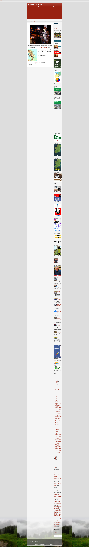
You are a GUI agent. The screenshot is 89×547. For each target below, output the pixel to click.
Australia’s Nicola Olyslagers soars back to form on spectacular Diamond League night (57, 498)
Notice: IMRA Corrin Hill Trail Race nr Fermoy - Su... (58, 417)
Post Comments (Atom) (33, 74)
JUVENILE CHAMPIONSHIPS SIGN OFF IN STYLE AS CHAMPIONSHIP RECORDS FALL (57, 483)
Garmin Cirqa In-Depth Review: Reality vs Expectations (56, 509)
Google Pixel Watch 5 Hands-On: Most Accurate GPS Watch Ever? (57, 513)
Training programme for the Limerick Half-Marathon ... (58, 411)
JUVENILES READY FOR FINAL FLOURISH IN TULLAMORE (57, 489)
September (57, 381)
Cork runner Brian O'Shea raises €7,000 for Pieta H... (58, 402)
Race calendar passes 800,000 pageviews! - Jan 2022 (58, 431)
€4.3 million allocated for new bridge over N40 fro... (58, 398)
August (56, 382)
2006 (55, 467)
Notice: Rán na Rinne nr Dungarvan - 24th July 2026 (57, 473)
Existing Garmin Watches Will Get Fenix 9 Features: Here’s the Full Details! (57, 507)
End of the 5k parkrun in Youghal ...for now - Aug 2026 (59, 299)
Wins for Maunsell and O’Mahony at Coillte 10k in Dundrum (57, 477)
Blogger (52, 544)
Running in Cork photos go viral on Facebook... (58, 415)
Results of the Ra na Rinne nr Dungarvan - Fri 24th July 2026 (57, 471)
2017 (55, 457)
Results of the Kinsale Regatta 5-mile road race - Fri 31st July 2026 (59, 292)
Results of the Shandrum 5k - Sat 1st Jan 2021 (58, 448)
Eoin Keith (32, 63)
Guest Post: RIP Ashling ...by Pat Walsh (58, 429)
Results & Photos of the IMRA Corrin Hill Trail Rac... (58, 400)
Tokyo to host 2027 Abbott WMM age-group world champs (57, 521)
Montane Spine (37, 63)
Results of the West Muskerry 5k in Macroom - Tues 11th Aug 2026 (59, 325)
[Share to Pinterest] (44, 62)
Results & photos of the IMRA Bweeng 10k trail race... (58, 447)
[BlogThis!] (42, 62)
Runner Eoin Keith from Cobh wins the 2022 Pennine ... (58, 425)
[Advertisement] (44, 13)
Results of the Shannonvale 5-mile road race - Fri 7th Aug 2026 (59, 338)
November (57, 379)
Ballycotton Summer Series (37, 21)
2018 (55, 456)
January (34, 63)
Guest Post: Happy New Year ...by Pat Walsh (58, 452)
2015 (55, 459)
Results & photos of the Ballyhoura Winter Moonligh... (58, 419)
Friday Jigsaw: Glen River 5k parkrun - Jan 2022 (58, 413)
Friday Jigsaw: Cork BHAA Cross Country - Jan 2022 (58, 427)
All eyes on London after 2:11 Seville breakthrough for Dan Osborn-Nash (57, 519)
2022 (30, 63)
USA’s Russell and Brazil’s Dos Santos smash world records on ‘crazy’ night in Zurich (57, 501)
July (56, 383)
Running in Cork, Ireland (35, 4)
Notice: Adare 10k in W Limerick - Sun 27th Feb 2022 (57, 421)
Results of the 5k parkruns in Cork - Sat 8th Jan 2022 (58, 436)
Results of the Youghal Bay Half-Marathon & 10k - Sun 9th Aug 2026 (59, 279)
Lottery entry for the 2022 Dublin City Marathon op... (58, 441)
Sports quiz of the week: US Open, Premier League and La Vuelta (57, 496)
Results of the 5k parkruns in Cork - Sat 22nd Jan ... (58, 409)
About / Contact (48, 21)
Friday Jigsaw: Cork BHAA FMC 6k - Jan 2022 (57, 394)
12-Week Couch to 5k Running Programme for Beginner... (58, 445)
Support (32, 21)
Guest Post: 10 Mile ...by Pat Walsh (58, 407)
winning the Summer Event (44, 47)
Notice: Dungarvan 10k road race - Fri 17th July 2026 (57, 474)
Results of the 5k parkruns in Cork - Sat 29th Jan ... (58, 391)
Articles (42, 21)
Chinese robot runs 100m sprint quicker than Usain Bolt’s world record (57, 503)
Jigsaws (29, 21)
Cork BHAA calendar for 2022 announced (58, 443)
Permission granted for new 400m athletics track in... (57, 406)
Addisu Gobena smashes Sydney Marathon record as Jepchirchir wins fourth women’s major (57, 494)
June (56, 384)
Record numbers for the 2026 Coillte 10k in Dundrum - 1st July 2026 (57, 479)
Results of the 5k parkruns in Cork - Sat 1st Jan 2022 (58, 450)
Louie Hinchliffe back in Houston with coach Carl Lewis (57, 524)
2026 (55, 374)
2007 (55, 466)
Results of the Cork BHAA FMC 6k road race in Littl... (58, 404)
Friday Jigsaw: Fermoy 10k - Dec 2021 (57, 438)
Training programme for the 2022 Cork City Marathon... (58, 396)
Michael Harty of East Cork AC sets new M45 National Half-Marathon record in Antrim (59, 318)
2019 (55, 455)
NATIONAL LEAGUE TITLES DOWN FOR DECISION (57, 486)
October (56, 380)
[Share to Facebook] (43, 62)
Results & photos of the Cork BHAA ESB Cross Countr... (58, 433)
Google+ (1, 0)
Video (44, 21)
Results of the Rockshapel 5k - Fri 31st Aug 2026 (59, 332)
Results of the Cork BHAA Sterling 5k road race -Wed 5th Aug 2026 (59, 311)
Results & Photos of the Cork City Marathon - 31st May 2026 (57, 28)
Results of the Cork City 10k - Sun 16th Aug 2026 (58, 286)
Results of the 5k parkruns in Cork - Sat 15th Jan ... (58, 423)
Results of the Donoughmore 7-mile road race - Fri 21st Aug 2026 (59, 305)
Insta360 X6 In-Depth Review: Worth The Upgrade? (57, 510)
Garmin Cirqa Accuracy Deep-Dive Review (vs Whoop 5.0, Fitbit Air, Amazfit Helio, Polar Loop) (57, 515)
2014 (55, 460)
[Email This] (41, 62)
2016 (55, 458)
